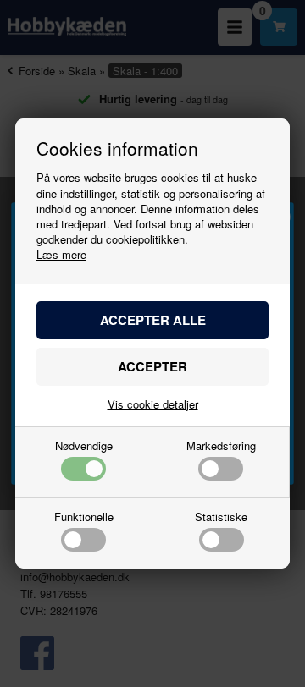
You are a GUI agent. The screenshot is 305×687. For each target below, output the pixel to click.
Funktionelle (84, 518)
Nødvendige (84, 446)
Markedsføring (221, 446)
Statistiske (221, 518)
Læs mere (61, 254)
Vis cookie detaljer (153, 403)
